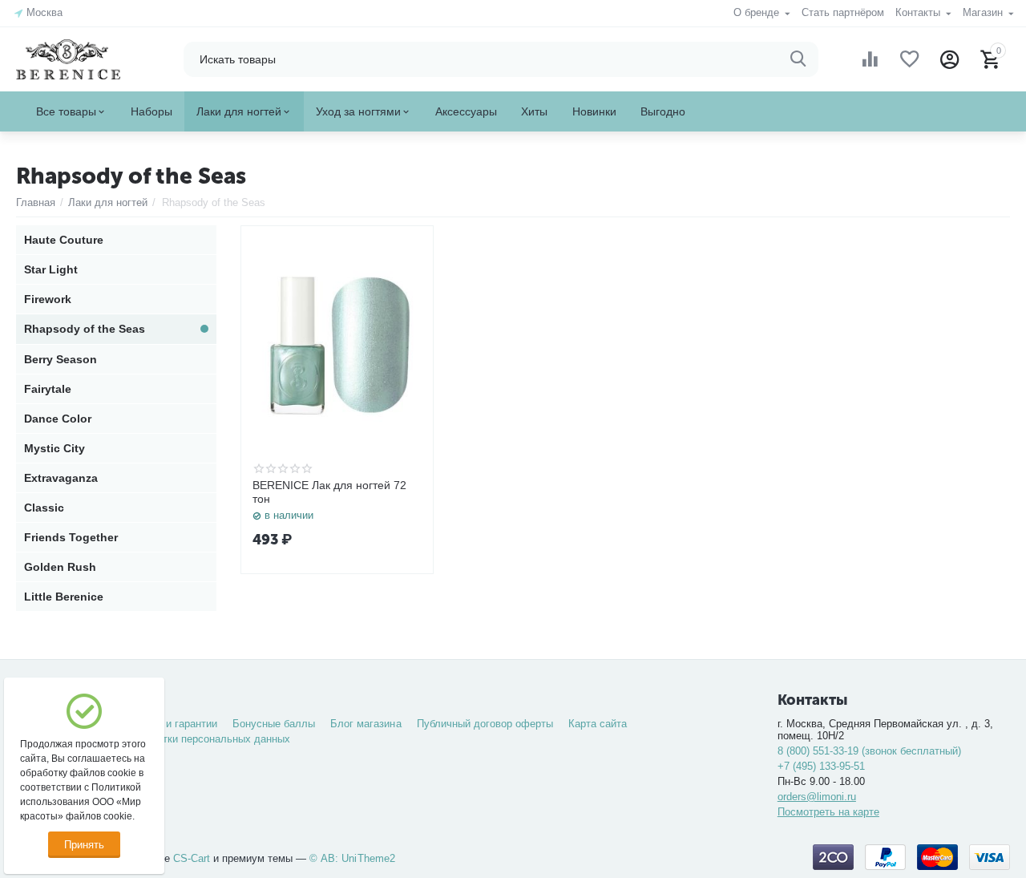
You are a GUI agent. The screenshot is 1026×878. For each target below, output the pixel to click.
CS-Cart (191, 858)
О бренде (757, 12)
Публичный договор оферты (485, 724)
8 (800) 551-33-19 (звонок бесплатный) (869, 751)
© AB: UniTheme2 (351, 858)
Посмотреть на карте (828, 812)
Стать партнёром (843, 12)
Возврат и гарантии (170, 724)
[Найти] (798, 59)
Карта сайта (597, 724)
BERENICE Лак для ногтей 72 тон (329, 492)
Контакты (919, 12)
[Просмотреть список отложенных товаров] (910, 59)
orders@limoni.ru (817, 797)
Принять (84, 845)
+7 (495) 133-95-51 (821, 766)
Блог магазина (365, 724)
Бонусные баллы (273, 724)
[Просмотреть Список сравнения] (869, 59)
